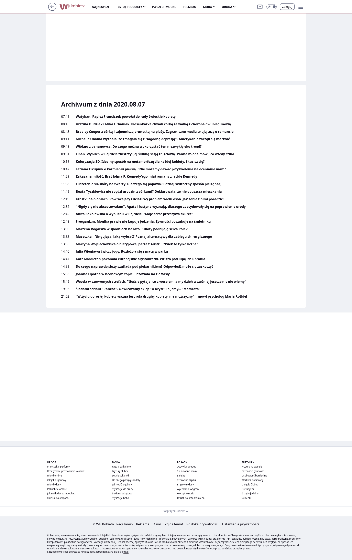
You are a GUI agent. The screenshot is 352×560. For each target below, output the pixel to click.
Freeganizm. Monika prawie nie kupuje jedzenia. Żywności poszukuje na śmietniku (143, 221)
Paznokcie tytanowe (253, 471)
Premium (190, 7)
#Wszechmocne (164, 7)
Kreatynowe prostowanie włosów (65, 471)
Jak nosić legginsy (122, 484)
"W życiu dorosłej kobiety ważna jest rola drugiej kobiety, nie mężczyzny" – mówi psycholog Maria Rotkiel (161, 296)
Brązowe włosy (185, 484)
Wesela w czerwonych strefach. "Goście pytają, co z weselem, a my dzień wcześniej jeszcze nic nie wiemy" (161, 281)
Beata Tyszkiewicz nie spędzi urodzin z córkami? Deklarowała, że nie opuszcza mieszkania (149, 191)
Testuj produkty (129, 7)
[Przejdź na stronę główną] (52, 9)
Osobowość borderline (254, 475)
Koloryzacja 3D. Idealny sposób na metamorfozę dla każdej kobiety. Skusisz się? (140, 162)
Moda (207, 7)
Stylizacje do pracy (122, 489)
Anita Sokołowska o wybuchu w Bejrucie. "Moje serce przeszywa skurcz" (134, 214)
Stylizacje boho (120, 498)
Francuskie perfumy (58, 466)
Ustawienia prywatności (239, 524)
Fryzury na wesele (252, 466)
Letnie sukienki (120, 475)
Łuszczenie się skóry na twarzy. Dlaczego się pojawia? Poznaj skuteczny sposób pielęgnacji (149, 184)
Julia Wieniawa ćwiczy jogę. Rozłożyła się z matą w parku (122, 251)
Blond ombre (54, 475)
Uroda (227, 7)
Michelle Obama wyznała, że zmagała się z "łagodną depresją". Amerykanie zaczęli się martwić (153, 139)
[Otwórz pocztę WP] (260, 6)
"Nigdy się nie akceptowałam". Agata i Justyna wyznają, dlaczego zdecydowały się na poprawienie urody (161, 207)
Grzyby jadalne (250, 493)
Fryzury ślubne (120, 471)
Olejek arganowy (56, 480)
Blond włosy (54, 484)
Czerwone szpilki (186, 480)
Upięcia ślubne (250, 484)
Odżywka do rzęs (186, 466)
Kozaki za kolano (121, 466)
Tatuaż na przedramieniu (191, 498)
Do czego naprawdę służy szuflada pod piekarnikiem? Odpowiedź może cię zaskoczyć (144, 266)
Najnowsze (101, 7)
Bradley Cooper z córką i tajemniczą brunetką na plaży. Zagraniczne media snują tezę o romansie (154, 132)
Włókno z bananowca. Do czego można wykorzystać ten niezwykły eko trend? (139, 146)
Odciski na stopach (57, 498)
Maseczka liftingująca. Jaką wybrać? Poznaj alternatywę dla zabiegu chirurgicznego (144, 236)
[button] (271, 6)
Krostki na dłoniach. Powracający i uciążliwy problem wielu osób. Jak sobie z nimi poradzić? (150, 199)
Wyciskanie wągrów (188, 489)
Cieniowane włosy (187, 471)
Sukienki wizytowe (122, 493)
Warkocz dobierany (252, 480)
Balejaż (181, 475)
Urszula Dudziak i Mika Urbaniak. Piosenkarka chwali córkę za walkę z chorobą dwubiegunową (153, 124)
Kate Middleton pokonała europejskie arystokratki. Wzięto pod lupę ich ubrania (140, 259)
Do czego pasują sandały (126, 480)
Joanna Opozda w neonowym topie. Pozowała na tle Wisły (123, 274)
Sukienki (246, 498)
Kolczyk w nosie (185, 493)
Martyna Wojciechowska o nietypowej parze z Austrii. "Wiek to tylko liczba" (137, 244)
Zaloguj (287, 7)
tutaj (126, 551)
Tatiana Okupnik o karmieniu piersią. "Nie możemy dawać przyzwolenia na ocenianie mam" (151, 169)
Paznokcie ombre (57, 489)
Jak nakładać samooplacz (61, 493)
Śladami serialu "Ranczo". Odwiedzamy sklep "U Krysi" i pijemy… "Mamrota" (138, 289)
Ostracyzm (248, 489)
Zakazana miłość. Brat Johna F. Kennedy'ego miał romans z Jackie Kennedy (136, 176)
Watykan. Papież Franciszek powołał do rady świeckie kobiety (126, 116)
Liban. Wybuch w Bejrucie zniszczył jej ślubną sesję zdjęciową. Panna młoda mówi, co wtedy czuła (155, 154)
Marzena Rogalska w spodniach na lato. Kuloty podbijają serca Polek (132, 229)
